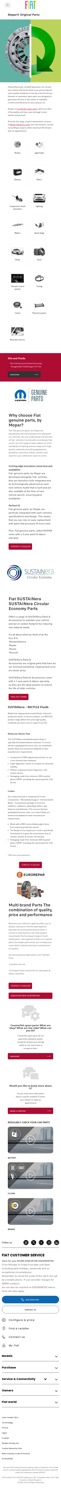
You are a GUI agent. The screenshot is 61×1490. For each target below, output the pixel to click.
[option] (30, 50)
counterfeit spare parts (27, 109)
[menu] (7, 5)
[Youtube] (41, 1242)
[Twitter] (33, 1242)
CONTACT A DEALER (20, 546)
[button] (29, 1356)
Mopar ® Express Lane (20, 124)
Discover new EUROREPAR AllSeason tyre (25, 996)
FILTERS (11, 1193)
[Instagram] (48, 1242)
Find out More (19, 696)
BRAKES (11, 1229)
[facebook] (25, 1242)
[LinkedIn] (56, 1242)
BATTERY (12, 1158)
